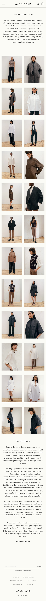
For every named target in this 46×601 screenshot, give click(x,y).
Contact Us (15, 577)
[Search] (38, 4)
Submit (39, 566)
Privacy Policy (32, 580)
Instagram (30, 584)
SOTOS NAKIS (23, 595)
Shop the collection (23, 542)
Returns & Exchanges (16, 580)
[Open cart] (43, 4)
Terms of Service (18, 584)
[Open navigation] (3, 4)
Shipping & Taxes (28, 577)
